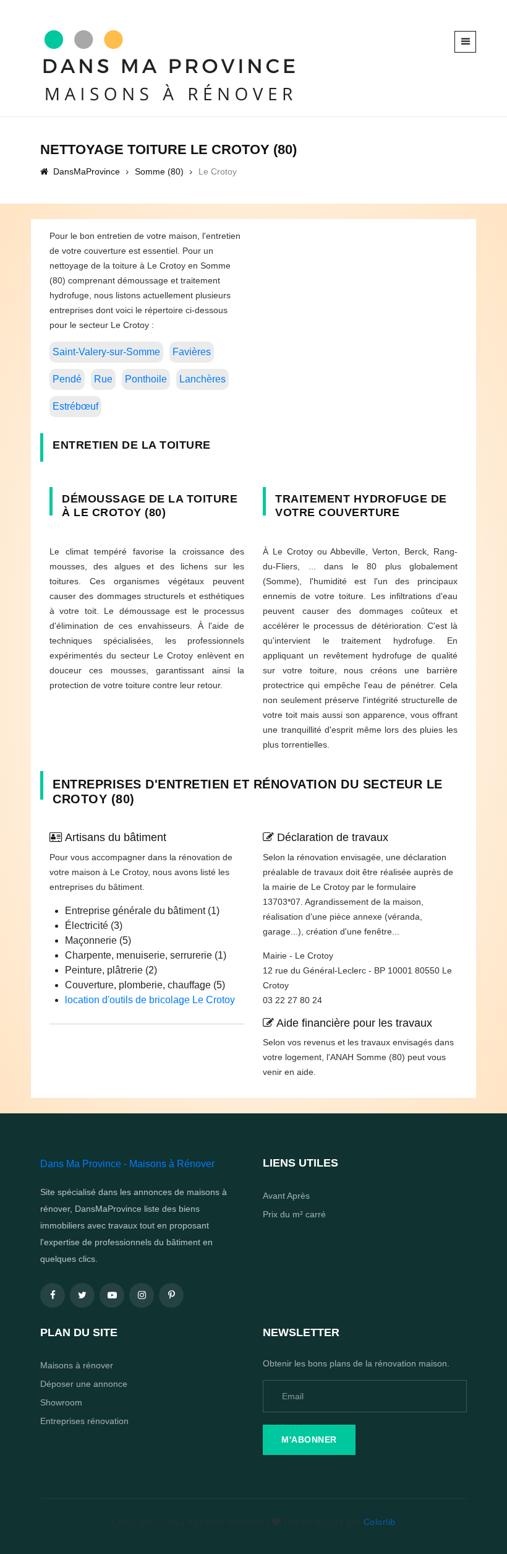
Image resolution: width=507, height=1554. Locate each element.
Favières (192, 352)
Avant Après (286, 1196)
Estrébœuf (75, 406)
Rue (103, 379)
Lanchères (202, 379)
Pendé (67, 379)
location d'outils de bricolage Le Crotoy (150, 1000)
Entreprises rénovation (84, 1421)
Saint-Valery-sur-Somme (106, 352)
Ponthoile (146, 379)
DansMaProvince (85, 171)
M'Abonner (309, 1439)
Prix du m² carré (294, 1214)
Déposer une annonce (83, 1384)
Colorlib (380, 1522)
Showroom (61, 1402)
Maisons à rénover (76, 1365)
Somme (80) (159, 171)
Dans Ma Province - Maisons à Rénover (127, 1164)
